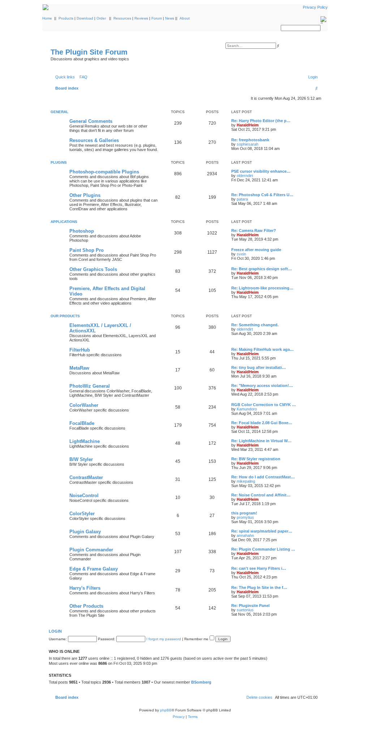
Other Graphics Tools (93, 269)
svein (241, 254)
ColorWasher (83, 405)
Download (85, 18)
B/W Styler (81, 459)
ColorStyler (82, 513)
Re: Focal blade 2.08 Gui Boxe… (261, 423)
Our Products (65, 316)
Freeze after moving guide (256, 249)
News (169, 18)
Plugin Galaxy (85, 531)
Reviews (141, 18)
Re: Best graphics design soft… (261, 269)
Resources (122, 18)
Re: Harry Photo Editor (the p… (261, 121)
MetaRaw (79, 368)
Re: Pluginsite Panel (250, 605)
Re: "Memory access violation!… (262, 385)
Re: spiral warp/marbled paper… (261, 531)
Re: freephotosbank (250, 140)
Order (101, 18)
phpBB (166, 710)
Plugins (59, 162)
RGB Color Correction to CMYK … (263, 404)
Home (47, 18)
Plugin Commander (91, 549)
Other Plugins (84, 195)
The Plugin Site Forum (89, 52)
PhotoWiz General (89, 386)
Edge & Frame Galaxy (93, 569)
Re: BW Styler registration (255, 459)
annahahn (245, 535)
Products (66, 18)
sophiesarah (247, 144)
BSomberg (201, 682)
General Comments (90, 121)
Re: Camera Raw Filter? (253, 230)
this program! (244, 513)
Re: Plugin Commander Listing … (263, 549)
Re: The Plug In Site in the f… (259, 587)
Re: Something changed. (255, 325)
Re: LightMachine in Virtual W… (261, 441)
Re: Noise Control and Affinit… (261, 495)
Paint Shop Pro (86, 250)
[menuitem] (82, 77)
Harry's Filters (84, 588)
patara (242, 199)
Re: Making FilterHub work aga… (262, 349)
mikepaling (246, 481)
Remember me (197, 639)
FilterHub (79, 350)
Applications (64, 222)
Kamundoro (247, 409)
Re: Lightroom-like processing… (262, 288)
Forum (156, 18)
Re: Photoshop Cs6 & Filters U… (262, 195)
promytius (245, 517)
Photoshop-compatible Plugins (104, 172)
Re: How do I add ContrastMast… (263, 477)
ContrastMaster (86, 477)
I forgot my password (163, 639)
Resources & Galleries (94, 140)
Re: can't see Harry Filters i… (258, 568)
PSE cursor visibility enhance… (261, 171)
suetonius (245, 610)
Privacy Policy (315, 7)
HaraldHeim (248, 125)
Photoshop (81, 231)
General (59, 112)
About (185, 18)
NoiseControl (84, 495)
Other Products (86, 606)
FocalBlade (81, 423)
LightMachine (84, 441)
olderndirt (245, 175)
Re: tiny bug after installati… (258, 367)
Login (55, 631)
